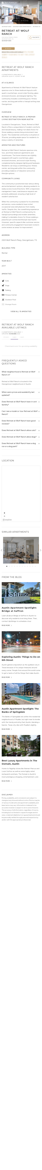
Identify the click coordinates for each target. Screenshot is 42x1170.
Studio (6, 337)
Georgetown (6, 26)
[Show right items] (40, 550)
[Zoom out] (4, 516)
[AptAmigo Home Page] (10, 2)
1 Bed (14, 337)
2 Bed (22, 337)
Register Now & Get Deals (12, 52)
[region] (21, 494)
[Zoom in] (4, 513)
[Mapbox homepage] (7, 520)
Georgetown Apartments (22, 26)
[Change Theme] (2, 2)
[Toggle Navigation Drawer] (39, 2)
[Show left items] (1, 550)
